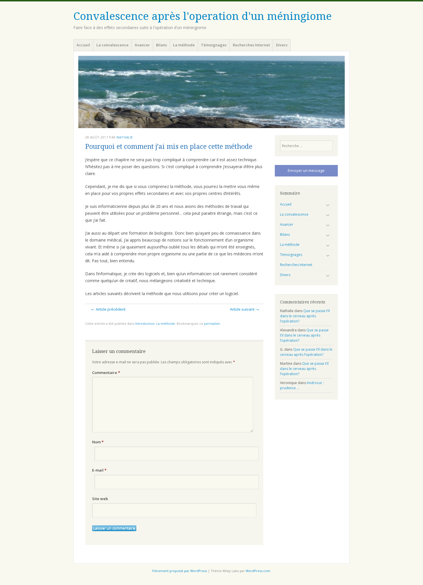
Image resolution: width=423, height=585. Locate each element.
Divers (281, 45)
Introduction (145, 323)
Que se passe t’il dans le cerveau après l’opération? (305, 316)
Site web (100, 498)
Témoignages (213, 45)
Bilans (161, 45)
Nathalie (125, 137)
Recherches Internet (251, 45)
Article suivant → (244, 309)
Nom (98, 442)
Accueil (83, 45)
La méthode (184, 45)
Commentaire (106, 372)
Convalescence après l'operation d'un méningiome (202, 16)
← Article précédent (108, 309)
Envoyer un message (306, 170)
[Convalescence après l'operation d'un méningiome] (211, 92)
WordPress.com (258, 571)
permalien (212, 323)
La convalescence (112, 45)
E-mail (99, 470)
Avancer (142, 45)
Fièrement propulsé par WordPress (179, 571)
